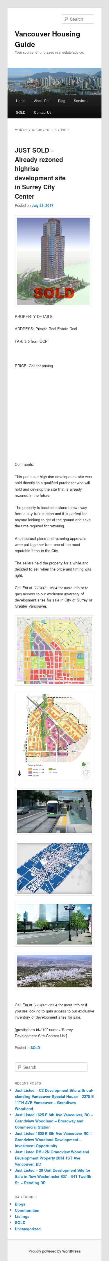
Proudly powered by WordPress (54, 1251)
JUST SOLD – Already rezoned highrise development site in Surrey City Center (40, 173)
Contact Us (42, 112)
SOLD (21, 112)
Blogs (20, 1204)
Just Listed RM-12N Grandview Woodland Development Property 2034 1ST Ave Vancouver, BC (52, 1158)
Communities (27, 1210)
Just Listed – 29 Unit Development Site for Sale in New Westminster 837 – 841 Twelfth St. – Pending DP (53, 1176)
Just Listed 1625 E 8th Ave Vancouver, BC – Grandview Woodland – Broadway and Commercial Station (54, 1121)
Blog (61, 100)
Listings (22, 1216)
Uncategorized (28, 1229)
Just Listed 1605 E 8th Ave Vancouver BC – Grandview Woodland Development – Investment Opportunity (53, 1139)
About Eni (41, 100)
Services (80, 100)
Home (21, 100)
